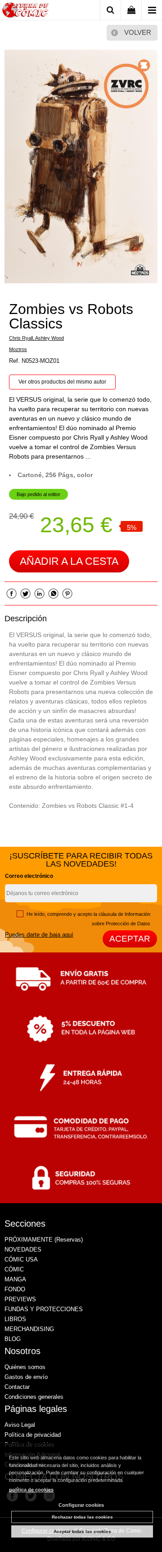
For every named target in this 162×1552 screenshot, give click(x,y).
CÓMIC (14, 1269)
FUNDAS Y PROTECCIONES (43, 1309)
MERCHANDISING (29, 1329)
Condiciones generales (33, 1396)
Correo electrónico (29, 876)
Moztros (18, 349)
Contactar (17, 1386)
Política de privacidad (32, 1434)
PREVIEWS (20, 1299)
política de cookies (31, 1489)
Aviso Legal (19, 1424)
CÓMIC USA (21, 1259)
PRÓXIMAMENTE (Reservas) (43, 1239)
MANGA (15, 1279)
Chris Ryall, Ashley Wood (36, 338)
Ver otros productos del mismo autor (62, 382)
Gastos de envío (26, 1377)
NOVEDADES (22, 1249)
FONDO (14, 1289)
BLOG (12, 1339)
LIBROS (15, 1319)
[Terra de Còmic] (25, 11)
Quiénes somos (24, 1367)
